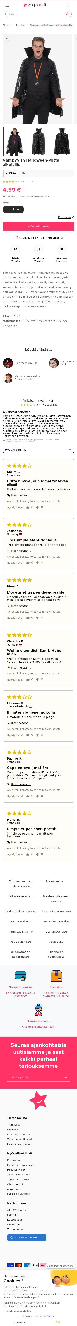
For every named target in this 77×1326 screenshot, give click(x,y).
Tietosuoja (13, 1125)
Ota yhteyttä (15, 1184)
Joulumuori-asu (56, 931)
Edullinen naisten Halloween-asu (20, 884)
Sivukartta (13, 1130)
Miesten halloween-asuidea (56, 899)
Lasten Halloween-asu (20, 911)
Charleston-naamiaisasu (56, 954)
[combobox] (38, 14)
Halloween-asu (56, 881)
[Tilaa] (66, 1077)
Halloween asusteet (27, 363)
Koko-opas (13, 1160)
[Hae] (67, 14)
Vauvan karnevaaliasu (56, 921)
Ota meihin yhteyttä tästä (38, 1027)
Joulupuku (56, 942)
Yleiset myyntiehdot (19, 1139)
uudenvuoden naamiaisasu (20, 954)
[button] (7, 5)
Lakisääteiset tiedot (19, 1144)
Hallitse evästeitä (19, 1194)
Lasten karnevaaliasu (56, 911)
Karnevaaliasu (20, 921)
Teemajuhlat (15, 1229)
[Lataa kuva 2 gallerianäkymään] (38, 141)
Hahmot (12, 1215)
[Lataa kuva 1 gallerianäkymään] (15, 141)
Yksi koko (13, 209)
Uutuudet (13, 1224)
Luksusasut (14, 1219)
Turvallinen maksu (18, 1180)
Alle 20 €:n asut (18, 1210)
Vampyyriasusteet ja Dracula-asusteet (27, 377)
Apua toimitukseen (18, 1175)
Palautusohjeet (16, 1170)
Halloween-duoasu (20, 896)
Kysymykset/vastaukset (21, 1165)
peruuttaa (13, 1189)
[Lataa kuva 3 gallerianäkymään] (62, 141)
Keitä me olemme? (18, 1134)
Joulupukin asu (20, 942)
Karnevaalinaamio (20, 931)
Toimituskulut (24, 197)
